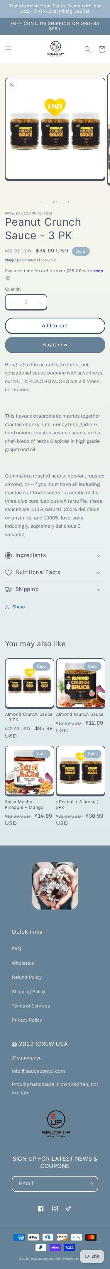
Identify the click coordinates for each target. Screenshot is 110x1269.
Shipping (12, 260)
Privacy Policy (27, 1019)
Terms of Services (31, 1005)
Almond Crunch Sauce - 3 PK (29, 717)
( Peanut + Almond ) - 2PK (79, 804)
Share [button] (18, 606)
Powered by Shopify (77, 1258)
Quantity (13, 289)
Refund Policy (27, 977)
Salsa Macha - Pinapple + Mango (24, 804)
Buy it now (55, 344)
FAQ (16, 948)
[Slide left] (41, 201)
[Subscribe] (91, 1184)
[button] (8, 49)
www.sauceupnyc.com (46, 1258)
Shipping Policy (28, 991)
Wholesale (23, 963)
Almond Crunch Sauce (80, 714)
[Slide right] (68, 201)
